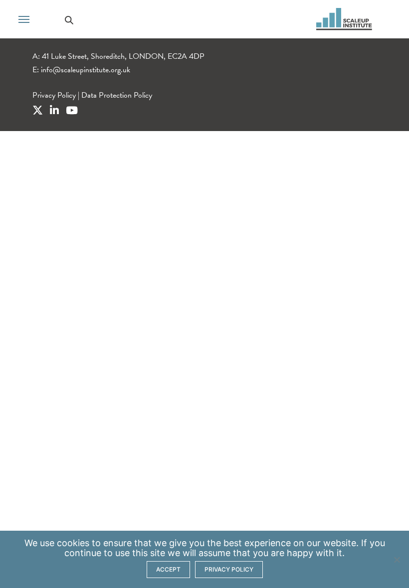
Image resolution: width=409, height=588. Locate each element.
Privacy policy (228, 569)
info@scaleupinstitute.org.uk (85, 70)
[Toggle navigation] (23, 18)
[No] (397, 560)
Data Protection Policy (116, 95)
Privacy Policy (54, 95)
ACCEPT (168, 569)
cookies (73, 543)
